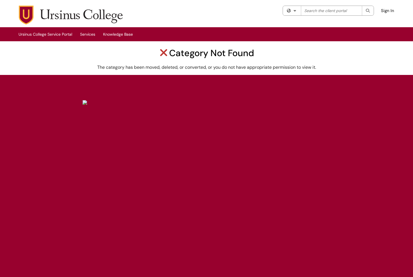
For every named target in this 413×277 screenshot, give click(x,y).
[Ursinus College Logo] (85, 102)
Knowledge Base (118, 34)
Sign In (387, 10)
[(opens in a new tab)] (71, 15)
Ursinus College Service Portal (45, 34)
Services (87, 34)
